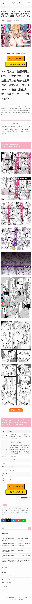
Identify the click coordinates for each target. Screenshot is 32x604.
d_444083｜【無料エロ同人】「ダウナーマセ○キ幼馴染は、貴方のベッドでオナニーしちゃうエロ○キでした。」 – (16, 545)
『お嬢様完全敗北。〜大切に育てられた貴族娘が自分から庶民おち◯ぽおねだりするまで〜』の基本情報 (16, 131)
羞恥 (3, 514)
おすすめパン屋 (7, 575)
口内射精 (27, 510)
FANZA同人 (5, 506)
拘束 (21, 512)
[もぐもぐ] (16, 3)
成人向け (17, 512)
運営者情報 (11, 597)
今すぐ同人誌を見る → (16, 58)
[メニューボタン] (29, 3)
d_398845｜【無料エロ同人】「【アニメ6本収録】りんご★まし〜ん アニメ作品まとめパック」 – (16, 560)
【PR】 (9, 20)
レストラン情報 (7, 582)
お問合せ (21, 599)
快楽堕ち (12, 512)
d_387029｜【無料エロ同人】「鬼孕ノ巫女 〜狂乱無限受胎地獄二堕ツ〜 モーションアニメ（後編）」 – (15, 539)
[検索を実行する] (29, 528)
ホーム (6, 597)
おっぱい (16, 506)
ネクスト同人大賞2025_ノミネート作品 (20, 508)
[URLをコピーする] (28, 520)
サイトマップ (24, 597)
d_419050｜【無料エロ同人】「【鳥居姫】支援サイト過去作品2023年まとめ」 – (16, 551)
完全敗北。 (4, 512)
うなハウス (11, 506)
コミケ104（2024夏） (6, 508)
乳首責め (23, 510)
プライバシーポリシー (13, 599)
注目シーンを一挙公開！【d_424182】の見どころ (16, 126)
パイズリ (11, 510)
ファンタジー (17, 510)
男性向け (25, 512)
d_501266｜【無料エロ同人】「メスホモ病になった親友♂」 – (16, 556)
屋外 (8, 512)
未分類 (5, 586)
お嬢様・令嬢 (22, 506)
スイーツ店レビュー (8, 579)
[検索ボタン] (3, 3)
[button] (3, 520)
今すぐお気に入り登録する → (16, 64)
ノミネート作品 (5, 510)
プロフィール (17, 597)
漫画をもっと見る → (16, 410)
